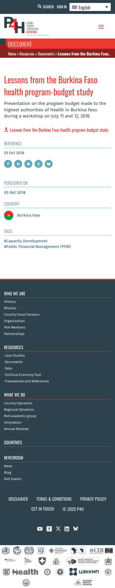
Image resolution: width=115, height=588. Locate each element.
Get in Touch (42, 509)
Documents (46, 53)
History (10, 302)
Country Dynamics (18, 403)
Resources (27, 53)
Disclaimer (18, 499)
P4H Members (14, 327)
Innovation (13, 422)
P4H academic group (20, 416)
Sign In (62, 6)
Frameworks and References (27, 381)
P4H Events (12, 479)
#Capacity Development (26, 241)
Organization (14, 321)
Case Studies (15, 355)
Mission (10, 308)
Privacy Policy (93, 499)
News (8, 466)
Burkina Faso (28, 215)
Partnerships (14, 334)
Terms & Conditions (54, 499)
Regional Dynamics (19, 410)
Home (12, 53)
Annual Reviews (16, 429)
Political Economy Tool (23, 375)
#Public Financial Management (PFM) (37, 246)
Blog (7, 472)
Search (48, 6)
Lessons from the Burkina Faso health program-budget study (59, 129)
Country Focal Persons (21, 314)
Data (8, 368)
